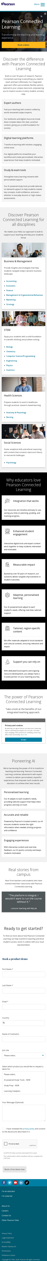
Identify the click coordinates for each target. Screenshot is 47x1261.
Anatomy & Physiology (16, 412)
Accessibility (6, 1242)
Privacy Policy (7, 1233)
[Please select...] (23, 1074)
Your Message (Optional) (13, 1102)
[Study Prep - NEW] (23, 1085)
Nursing (9, 417)
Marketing (11, 299)
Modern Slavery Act (9, 1246)
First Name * (7, 969)
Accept (23, 740)
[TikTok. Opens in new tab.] (27, 1182)
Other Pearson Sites (10, 1220)
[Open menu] (43, 4)
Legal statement (8, 1238)
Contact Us (6, 1215)
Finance (9, 290)
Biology (9, 347)
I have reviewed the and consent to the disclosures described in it (23, 1130)
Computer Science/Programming (20, 356)
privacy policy (28, 1128)
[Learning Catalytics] (23, 1091)
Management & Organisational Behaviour (24, 295)
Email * (5, 1001)
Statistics (10, 370)
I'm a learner (7, 1196)
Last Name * (7, 985)
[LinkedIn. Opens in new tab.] (21, 1182)
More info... (24, 735)
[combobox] (23, 1023)
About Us (6, 1206)
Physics (9, 365)
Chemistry (10, 351)
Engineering (11, 360)
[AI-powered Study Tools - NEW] (23, 1080)
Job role (5, 1050)
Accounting (11, 281)
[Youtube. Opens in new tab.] (15, 1182)
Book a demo (23, 45)
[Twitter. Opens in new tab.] (9, 1182)
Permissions (6, 1251)
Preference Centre (8, 1255)
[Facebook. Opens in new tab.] (4, 1182)
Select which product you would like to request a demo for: (22, 1067)
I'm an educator (8, 1191)
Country (5, 1018)
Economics (10, 286)
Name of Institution (10, 1034)
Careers (5, 1210)
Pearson (23, 1259)
